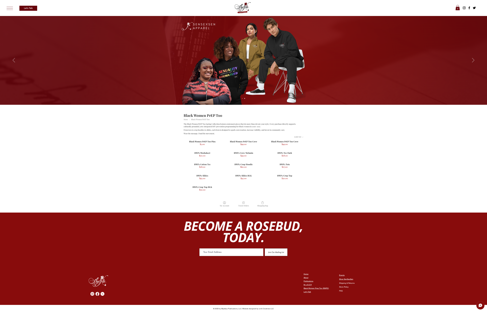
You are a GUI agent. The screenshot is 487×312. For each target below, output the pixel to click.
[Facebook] (469, 8)
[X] (102, 294)
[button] (10, 8)
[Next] (473, 60)
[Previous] (14, 60)
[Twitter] (474, 8)
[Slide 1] (242, 98)
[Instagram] (464, 8)
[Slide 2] (244, 98)
